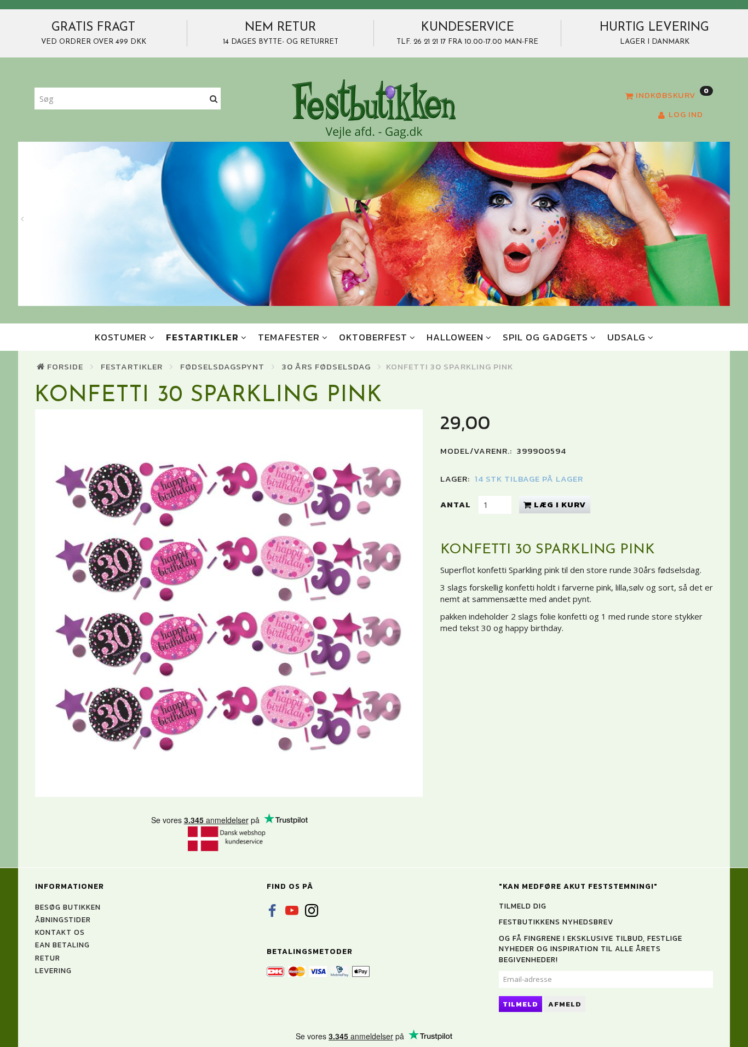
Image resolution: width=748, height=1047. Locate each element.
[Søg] (214, 99)
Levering (53, 970)
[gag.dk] (374, 108)
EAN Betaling (62, 944)
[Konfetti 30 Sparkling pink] (229, 603)
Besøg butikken (68, 906)
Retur (47, 957)
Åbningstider (63, 919)
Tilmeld (520, 1004)
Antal (456, 504)
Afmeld (565, 1004)
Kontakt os (60, 932)
